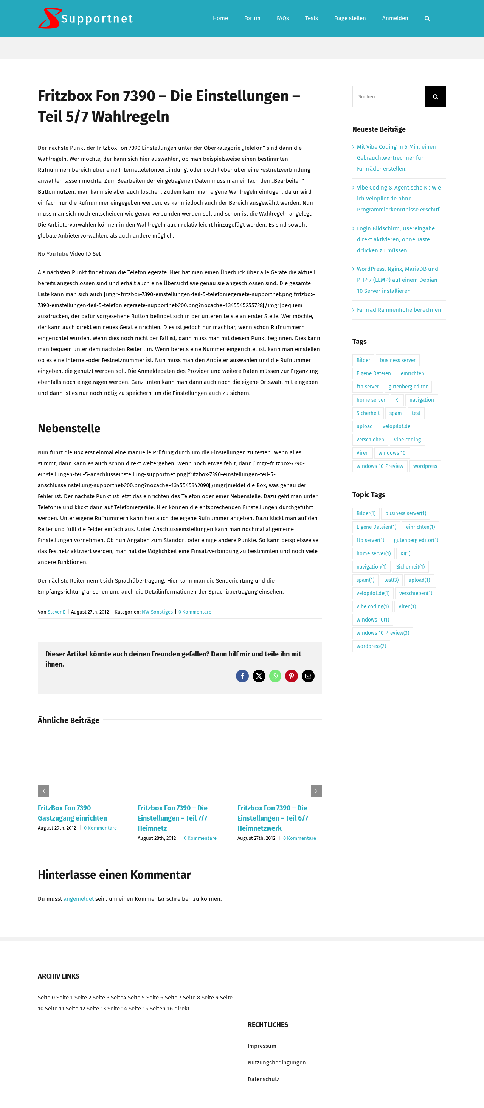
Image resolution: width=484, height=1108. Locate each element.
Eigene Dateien (374, 373)
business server (398, 360)
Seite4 (118, 997)
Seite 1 (64, 997)
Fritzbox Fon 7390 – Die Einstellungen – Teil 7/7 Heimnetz (173, 818)
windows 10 (392, 453)
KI (397, 400)
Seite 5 (136, 997)
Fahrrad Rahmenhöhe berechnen (399, 309)
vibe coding (407, 440)
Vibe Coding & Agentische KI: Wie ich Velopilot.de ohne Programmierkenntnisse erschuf (399, 198)
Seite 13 (96, 1008)
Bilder (363, 360)
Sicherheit (368, 413)
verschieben (370, 440)
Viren (363, 453)
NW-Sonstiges (157, 612)
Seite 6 (154, 997)
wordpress (425, 466)
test (416, 413)
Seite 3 (101, 997)
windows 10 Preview (380, 466)
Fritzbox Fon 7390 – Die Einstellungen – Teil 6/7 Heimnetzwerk (272, 818)
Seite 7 (173, 997)
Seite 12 (75, 1008)
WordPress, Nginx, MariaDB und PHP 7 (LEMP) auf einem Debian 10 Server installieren (397, 280)
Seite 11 (54, 1008)
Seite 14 (117, 1008)
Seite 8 (191, 997)
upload (365, 426)
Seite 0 (46, 997)
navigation (422, 400)
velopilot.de (396, 426)
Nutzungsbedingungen (277, 1062)
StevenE (56, 612)
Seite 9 (210, 997)
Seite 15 (138, 1008)
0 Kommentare (194, 612)
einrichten (412, 373)
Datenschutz (263, 1079)
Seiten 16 (161, 1008)
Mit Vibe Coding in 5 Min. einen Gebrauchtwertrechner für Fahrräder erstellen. (396, 157)
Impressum (262, 1046)
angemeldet (79, 898)
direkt (181, 1008)
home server (371, 400)
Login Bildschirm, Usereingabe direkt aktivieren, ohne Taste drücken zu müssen (396, 239)
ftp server (368, 387)
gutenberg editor (408, 387)
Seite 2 (82, 997)
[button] (427, 18)
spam (395, 413)
